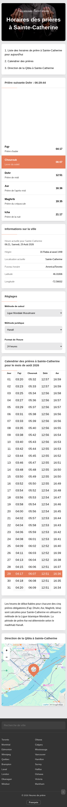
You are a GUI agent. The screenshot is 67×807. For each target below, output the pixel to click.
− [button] (6, 657)
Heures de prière (37, 795)
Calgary (39, 744)
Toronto (5, 739)
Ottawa (38, 739)
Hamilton (39, 759)
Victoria (38, 779)
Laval (4, 769)
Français (33, 802)
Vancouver (40, 754)
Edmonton (7, 749)
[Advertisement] (33, 115)
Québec (5, 759)
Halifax (38, 769)
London (5, 774)
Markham (39, 784)
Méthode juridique (14, 323)
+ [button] (6, 650)
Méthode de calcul (14, 306)
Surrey (38, 764)
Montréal (6, 744)
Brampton (6, 764)
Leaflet (46, 705)
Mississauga (41, 749)
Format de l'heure (14, 339)
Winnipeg (6, 754)
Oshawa (39, 774)
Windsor (6, 784)
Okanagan (7, 779)
